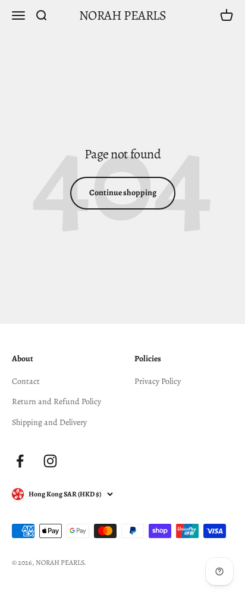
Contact (26, 381)
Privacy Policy (157, 381)
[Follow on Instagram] (50, 461)
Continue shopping (122, 192)
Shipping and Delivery (49, 422)
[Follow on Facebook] (20, 461)
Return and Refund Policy (56, 401)
